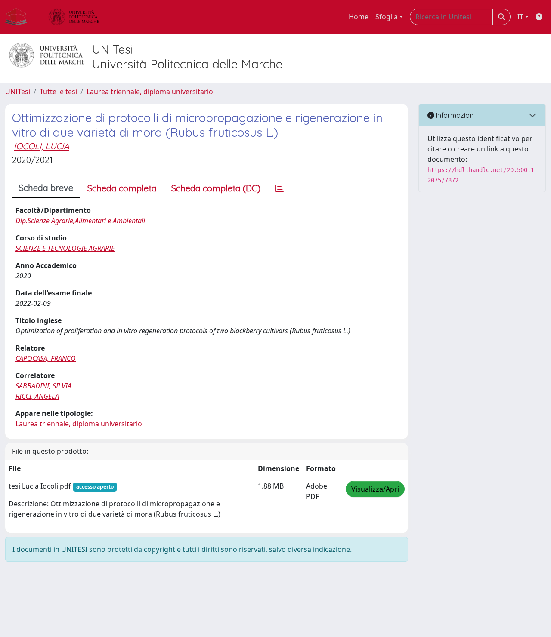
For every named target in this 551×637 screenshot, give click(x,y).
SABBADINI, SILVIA (43, 386)
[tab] (279, 188)
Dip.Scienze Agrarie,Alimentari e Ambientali (80, 220)
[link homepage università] (73, 16)
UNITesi (17, 91)
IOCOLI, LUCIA (41, 146)
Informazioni (454, 115)
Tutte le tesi (58, 91)
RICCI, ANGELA (37, 396)
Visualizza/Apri (375, 489)
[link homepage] (19, 16)
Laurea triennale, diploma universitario (150, 91)
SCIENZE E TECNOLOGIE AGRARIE (65, 248)
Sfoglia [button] (386, 17)
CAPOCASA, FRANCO (45, 358)
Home (358, 17)
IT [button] (520, 17)
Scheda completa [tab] (122, 188)
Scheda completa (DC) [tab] (215, 188)
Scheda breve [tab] (46, 187)
